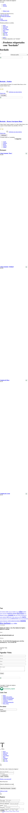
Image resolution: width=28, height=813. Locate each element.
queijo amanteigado (3, 618)
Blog (4, 31)
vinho (15, 623)
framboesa (6, 615)
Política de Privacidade (8, 698)
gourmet (10, 615)
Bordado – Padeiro (6, 81)
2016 (1, 611)
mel (25, 615)
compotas (14, 613)
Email (1, 709)
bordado (14, 611)
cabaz (21, 611)
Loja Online (6, 29)
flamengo (2, 615)
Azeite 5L (10, 611)
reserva (12, 623)
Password (2, 807)
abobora (3, 611)
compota (9, 613)
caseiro (24, 611)
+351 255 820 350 (4, 15)
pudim (13, 617)
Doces (4, 144)
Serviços (5, 28)
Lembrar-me (4, 775)
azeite (7, 611)
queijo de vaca (14, 618)
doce (18, 613)
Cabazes (5, 143)
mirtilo (1, 617)
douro (25, 613)
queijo (24, 617)
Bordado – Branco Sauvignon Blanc (11, 121)
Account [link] (2, 2)
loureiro (19, 615)
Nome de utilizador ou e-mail (7, 784)
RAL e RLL (6, 703)
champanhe (5, 613)
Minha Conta (6, 11)
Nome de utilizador (4, 803)
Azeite (4, 141)
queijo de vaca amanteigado (23, 618)
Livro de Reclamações (8, 702)
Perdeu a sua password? (5, 779)
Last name (2, 801)
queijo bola (9, 618)
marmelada (23, 615)
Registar (5, 6)
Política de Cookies (7, 696)
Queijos (5, 145)
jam (14, 615)
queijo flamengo (4, 621)
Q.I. (21, 617)
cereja (1, 613)
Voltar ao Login (3, 791)
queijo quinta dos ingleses (14, 621)
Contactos (5, 32)
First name (2, 800)
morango (4, 617)
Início (4, 37)
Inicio (4, 25)
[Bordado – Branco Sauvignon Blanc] (11, 97)
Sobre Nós (5, 26)
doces (22, 613)
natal (7, 617)
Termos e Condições (8, 699)
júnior (17, 615)
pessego (10, 617)
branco (17, 611)
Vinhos (4, 147)
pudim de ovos (17, 617)
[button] (14, 19)
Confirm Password (4, 809)
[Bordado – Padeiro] (11, 57)
